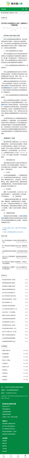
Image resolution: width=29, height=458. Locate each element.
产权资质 (4, 448)
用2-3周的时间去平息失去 (8, 428)
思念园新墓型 (5, 353)
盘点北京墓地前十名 (7, 302)
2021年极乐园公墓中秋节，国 (9, 309)
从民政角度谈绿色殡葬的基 (8, 318)
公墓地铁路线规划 (6, 411)
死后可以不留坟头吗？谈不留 (9, 331)
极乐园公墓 (5, 12)
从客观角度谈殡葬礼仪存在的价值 (15, 232)
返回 (25, 457)
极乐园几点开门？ (6, 406)
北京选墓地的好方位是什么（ (9, 322)
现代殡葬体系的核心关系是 (8, 325)
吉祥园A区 (4, 376)
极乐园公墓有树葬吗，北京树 (9, 299)
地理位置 (4, 440)
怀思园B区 (4, 379)
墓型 (18, 457)
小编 (20, 28)
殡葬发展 (6, 88)
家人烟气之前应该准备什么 (8, 292)
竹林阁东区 (5, 373)
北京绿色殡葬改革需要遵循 (8, 338)
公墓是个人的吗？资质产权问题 (9, 417)
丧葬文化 (12, 12)
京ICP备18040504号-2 (11, 393)
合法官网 (4, 438)
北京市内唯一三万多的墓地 (8, 312)
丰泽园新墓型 (5, 357)
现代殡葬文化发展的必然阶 (8, 286)
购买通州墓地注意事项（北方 (9, 328)
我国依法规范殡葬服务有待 (8, 289)
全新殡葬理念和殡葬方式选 (8, 341)
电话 (11, 457)
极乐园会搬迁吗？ (6, 409)
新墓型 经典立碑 (6, 350)
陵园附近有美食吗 (6, 414)
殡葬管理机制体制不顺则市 (8, 283)
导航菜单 (3, 9)
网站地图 (4, 451)
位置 (4, 457)
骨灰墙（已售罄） (6, 360)
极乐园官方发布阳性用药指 (8, 305)
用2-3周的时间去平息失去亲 (9, 296)
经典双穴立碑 (5, 366)
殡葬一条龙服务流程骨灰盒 (8, 335)
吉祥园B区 (4, 370)
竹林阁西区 (5, 363)
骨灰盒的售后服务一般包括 (8, 279)
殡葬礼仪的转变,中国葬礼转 (9, 315)
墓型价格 (4, 443)
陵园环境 (4, 446)
